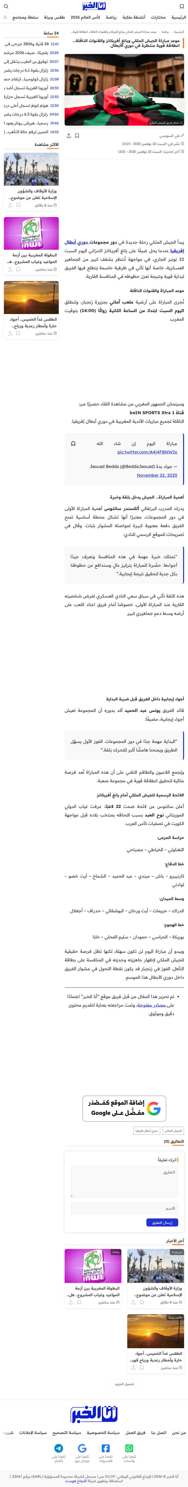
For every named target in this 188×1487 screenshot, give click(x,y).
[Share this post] (69, 135)
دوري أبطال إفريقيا (147, 1130)
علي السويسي (170, 135)
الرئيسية (179, 17)
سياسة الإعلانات (33, 1432)
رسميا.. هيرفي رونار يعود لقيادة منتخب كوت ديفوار (26, 122)
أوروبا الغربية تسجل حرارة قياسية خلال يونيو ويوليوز (26, 96)
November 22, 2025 (157, 475)
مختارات (158, 17)
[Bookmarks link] (182, 6)
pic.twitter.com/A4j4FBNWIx (147, 452)
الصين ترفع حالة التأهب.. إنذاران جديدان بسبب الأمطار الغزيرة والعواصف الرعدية (26, 131)
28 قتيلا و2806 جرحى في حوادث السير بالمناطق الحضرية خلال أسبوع (26, 43)
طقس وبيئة (54, 17)
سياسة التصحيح (67, 1432)
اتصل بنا (158, 1432)
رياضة (111, 17)
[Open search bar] (6, 6)
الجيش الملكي (173, 1130)
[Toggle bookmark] (77, 135)
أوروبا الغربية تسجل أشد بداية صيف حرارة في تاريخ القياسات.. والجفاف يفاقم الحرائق (26, 87)
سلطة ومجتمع (25, 17)
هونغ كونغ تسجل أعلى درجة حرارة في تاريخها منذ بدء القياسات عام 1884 (26, 105)
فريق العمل (135, 1432)
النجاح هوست (75, 1481)
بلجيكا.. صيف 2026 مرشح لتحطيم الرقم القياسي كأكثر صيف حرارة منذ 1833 (26, 52)
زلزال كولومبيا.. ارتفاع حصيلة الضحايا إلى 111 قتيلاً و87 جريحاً (26, 78)
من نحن (179, 1432)
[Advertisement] (124, 201)
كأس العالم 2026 (85, 17)
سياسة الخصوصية (103, 1432)
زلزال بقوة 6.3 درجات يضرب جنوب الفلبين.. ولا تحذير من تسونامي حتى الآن (26, 114)
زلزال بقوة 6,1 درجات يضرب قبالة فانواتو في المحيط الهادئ (26, 70)
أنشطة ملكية (134, 17)
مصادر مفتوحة (152, 1005)
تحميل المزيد (124, 1384)
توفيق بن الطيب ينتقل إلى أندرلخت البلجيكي (26, 61)
